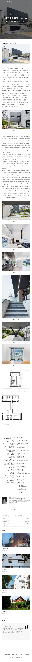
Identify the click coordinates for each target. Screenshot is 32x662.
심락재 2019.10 (6, 523)
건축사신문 (14, 655)
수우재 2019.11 (6, 520)
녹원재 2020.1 (5, 518)
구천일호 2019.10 (6, 525)
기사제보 (21, 655)
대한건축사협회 (6, 655)
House (12, 516)
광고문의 (27, 655)
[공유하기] (7, 510)
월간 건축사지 (7, 626)
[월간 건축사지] (9, 2)
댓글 (3, 621)
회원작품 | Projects (7, 516)
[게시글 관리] (9, 510)
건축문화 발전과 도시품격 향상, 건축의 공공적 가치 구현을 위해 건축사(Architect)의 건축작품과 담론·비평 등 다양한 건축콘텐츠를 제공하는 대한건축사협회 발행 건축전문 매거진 (13, 630)
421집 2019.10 (6, 521)
